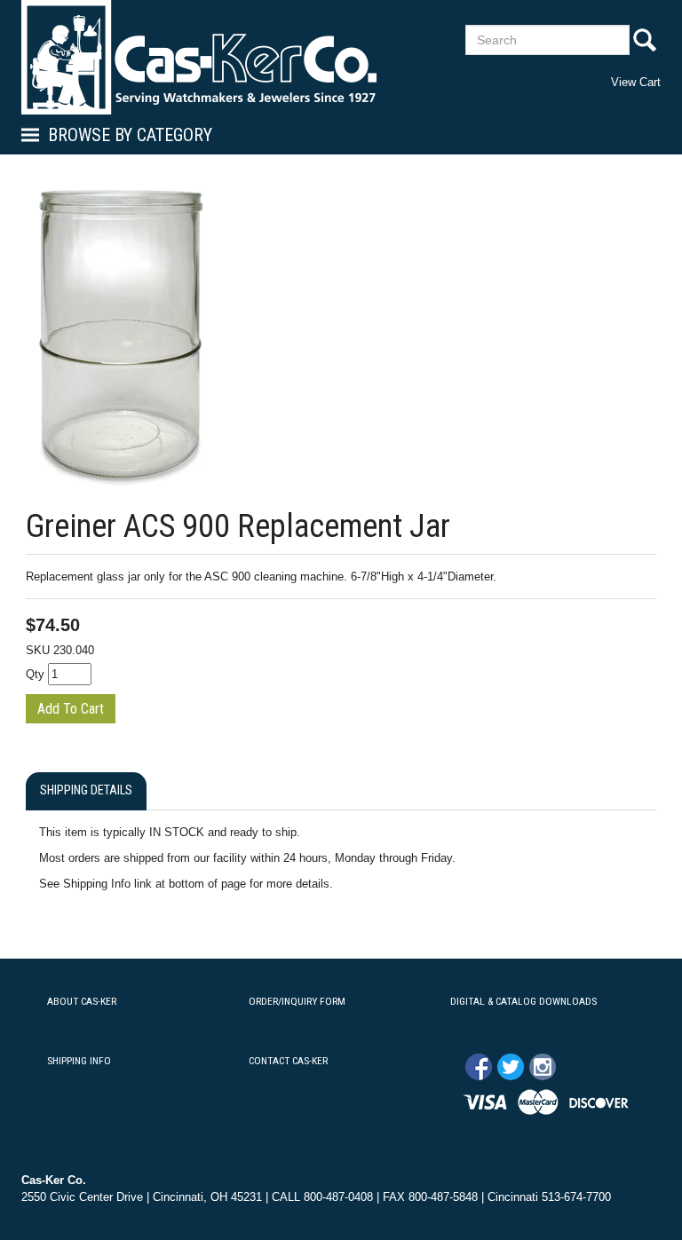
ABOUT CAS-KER (81, 1001)
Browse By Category (130, 135)
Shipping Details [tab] (86, 790)
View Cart (636, 82)
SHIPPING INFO (79, 1060)
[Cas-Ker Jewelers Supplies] (199, 57)
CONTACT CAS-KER (288, 1060)
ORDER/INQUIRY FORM (297, 1001)
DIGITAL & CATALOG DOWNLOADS (523, 1001)
